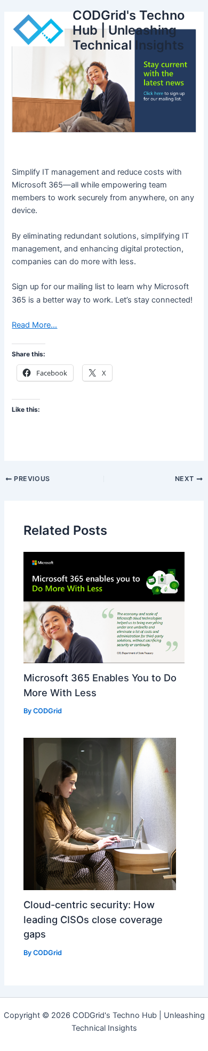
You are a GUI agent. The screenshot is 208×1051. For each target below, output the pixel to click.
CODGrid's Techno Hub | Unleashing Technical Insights (129, 30)
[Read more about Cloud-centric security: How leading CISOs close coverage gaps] (99, 813)
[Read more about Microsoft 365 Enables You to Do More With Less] (103, 607)
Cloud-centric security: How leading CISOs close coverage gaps (93, 919)
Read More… (34, 325)
